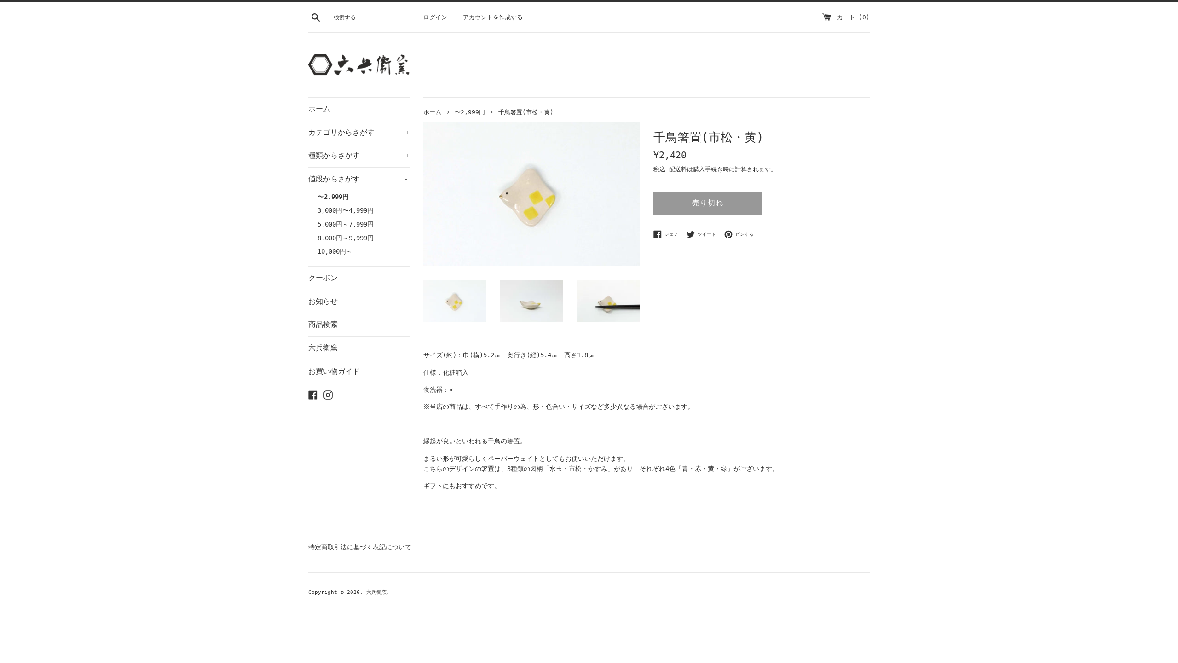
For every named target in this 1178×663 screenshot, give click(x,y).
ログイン (435, 17)
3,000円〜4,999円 (346, 210)
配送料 (678, 169)
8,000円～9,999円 (346, 238)
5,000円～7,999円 (346, 224)
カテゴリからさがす (359, 132)
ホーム (319, 109)
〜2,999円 (333, 196)
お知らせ (323, 301)
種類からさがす (359, 155)
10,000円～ (335, 251)
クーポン (323, 277)
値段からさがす (358, 178)
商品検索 (323, 324)
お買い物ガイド (334, 371)
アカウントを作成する (493, 17)
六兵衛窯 (323, 347)
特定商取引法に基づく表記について (359, 547)
